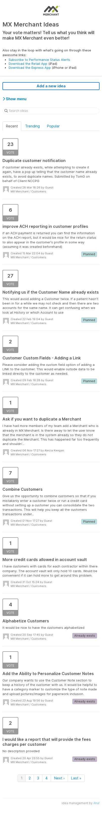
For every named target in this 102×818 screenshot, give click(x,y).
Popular (53, 126)
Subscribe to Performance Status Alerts (39, 60)
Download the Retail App (28, 64)
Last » (76, 778)
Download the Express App (30, 68)
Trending (32, 126)
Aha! (96, 803)
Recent (12, 126)
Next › (59, 778)
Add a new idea (51, 86)
